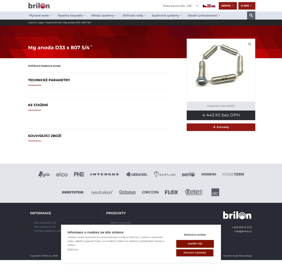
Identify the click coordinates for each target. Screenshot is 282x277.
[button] (251, 15)
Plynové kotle (39, 15)
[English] (209, 5)
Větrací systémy (102, 15)
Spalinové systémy (165, 15)
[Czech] (205, 5)
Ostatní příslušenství (202, 15)
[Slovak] (213, 5)
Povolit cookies (195, 252)
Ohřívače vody (133, 15)
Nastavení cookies (195, 234)
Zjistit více (73, 249)
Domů (32, 22)
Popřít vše (195, 243)
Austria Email (53, 22)
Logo (41, 22)
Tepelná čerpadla (70, 15)
